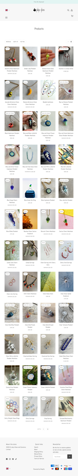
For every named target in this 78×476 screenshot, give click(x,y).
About (35, 449)
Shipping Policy (38, 452)
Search (36, 447)
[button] (68, 42)
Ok (69, 456)
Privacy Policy (38, 456)
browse (8, 42)
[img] (68, 10)
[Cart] (72, 16)
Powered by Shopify (39, 469)
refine (22, 42)
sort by (15, 42)
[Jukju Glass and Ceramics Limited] (39, 13)
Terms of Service (39, 459)
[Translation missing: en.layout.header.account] (71, 10)
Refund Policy (38, 454)
